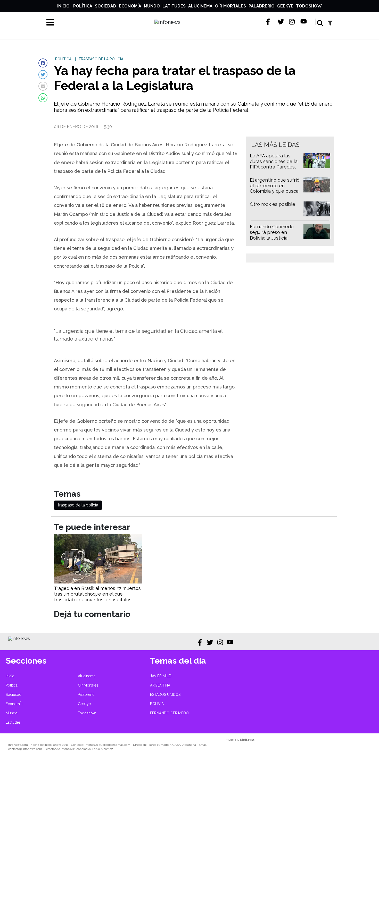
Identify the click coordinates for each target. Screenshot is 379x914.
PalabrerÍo (262, 6)
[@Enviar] (42, 86)
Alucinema (200, 6)
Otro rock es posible (272, 204)
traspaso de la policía (78, 505)
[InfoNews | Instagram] (292, 22)
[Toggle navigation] (50, 22)
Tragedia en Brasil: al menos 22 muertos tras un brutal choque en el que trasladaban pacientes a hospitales (97, 594)
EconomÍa (130, 6)
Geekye (285, 6)
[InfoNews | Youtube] (303, 22)
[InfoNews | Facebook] (269, 22)
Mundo (152, 6)
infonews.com (18, 745)
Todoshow (309, 6)
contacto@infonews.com (25, 749)
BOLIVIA (157, 704)
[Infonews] (19, 638)
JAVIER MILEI (160, 676)
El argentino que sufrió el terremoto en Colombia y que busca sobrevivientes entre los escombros (275, 191)
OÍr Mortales (230, 6)
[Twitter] (42, 74)
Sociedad (105, 6)
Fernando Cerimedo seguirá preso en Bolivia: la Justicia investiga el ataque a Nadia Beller (272, 237)
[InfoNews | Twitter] (281, 22)
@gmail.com (121, 745)
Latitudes (174, 6)
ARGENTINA (160, 685)
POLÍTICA (63, 59)
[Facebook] (42, 62)
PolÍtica (82, 6)
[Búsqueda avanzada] (330, 23)
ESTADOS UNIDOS (165, 694)
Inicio (63, 6)
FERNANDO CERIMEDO (169, 713)
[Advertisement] (154, 836)
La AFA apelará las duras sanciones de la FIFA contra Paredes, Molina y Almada (274, 164)
